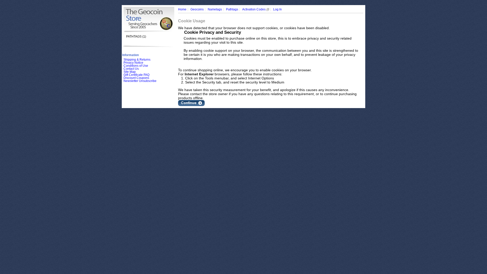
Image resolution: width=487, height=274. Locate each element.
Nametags (215, 9)
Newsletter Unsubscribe (140, 81)
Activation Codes (254, 9)
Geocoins (197, 9)
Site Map (130, 72)
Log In (277, 9)
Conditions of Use (136, 65)
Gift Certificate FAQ (136, 75)
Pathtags (232, 9)
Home (182, 9)
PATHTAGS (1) (136, 36)
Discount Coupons (136, 78)
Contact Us (131, 69)
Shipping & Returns (137, 59)
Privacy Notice (133, 62)
